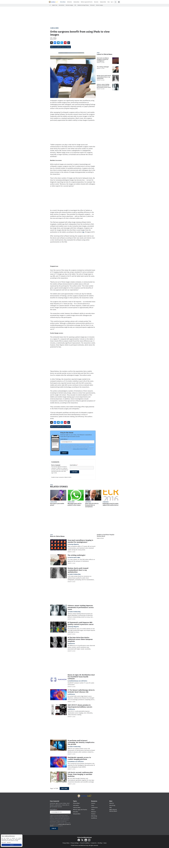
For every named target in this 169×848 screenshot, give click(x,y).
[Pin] (65, 42)
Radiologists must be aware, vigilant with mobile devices (111, 504)
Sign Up (64, 452)
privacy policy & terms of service (80, 449)
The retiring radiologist (103, 67)
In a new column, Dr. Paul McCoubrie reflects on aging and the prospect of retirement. (81, 560)
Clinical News (54, 28)
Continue (74, 471)
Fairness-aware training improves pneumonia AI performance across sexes (104, 86)
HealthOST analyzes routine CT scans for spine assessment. (81, 683)
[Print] (51, 42)
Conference (88, 501)
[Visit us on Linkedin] (85, 840)
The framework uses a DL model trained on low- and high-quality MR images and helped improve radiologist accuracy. (81, 630)
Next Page (64, 788)
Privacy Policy (66, 843)
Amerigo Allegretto (74, 544)
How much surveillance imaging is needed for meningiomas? (103, 59)
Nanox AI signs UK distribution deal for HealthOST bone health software (81, 677)
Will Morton (72, 643)
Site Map (100, 843)
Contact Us (93, 843)
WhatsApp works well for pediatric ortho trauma (75, 504)
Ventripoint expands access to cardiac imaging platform (79, 758)
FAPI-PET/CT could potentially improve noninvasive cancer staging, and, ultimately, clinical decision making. (80, 713)
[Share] (55, 42)
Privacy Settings (75, 843)
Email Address (64, 439)
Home (105, 843)
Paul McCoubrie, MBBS (74, 557)
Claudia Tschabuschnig (74, 574)
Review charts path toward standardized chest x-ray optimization (104, 77)
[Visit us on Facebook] (79, 840)
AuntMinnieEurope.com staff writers (78, 681)
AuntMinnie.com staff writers (76, 761)
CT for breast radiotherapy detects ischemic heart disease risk (81, 691)
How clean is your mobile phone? (57, 504)
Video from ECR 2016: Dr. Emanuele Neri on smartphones (92, 505)
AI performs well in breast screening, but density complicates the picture (81, 742)
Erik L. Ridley (53, 38)
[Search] (115, 2)
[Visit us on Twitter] (82, 840)
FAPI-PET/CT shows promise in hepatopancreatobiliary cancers (80, 706)
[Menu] (119, 2)
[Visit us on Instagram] (89, 840)
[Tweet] (61, 42)
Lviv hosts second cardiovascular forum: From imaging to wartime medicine (80, 774)
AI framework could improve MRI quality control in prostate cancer (81, 623)
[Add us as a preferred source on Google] (68, 42)
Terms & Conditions (85, 843)
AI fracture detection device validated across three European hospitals (80, 639)
